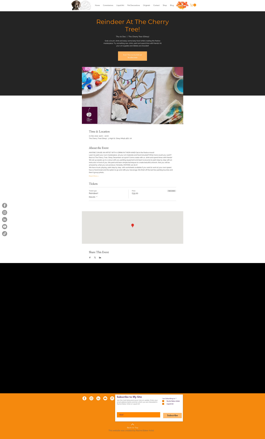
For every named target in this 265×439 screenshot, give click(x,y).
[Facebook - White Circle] (84, 398)
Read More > (94, 176)
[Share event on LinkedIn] (100, 257)
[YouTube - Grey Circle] (4, 226)
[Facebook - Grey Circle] (4, 205)
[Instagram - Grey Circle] (4, 212)
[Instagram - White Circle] (91, 398)
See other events (132, 57)
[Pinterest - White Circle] (112, 398)
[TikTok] (4, 233)
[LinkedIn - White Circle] (98, 398)
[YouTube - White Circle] (105, 398)
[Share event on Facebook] (90, 257)
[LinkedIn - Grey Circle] (4, 219)
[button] (193, 5)
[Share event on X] (95, 257)
